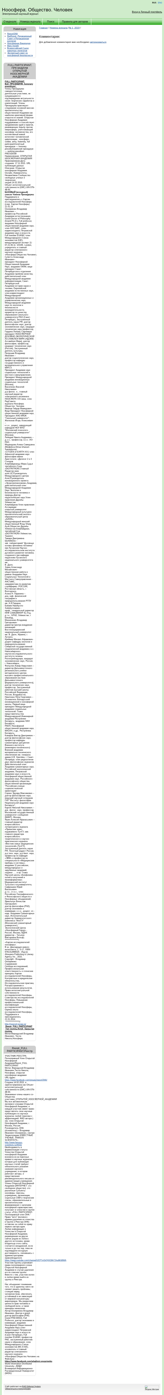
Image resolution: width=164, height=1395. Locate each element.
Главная (43, 27)
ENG (160, 3)
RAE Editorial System (31, 1386)
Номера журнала (30, 21)
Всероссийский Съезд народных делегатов (18, 49)
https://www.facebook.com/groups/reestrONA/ (26, 1080)
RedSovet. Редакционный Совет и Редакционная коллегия (19, 38)
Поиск (50, 21)
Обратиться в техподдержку (18, 1389)
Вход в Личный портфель (147, 12)
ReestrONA (12, 34)
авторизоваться (98, 42)
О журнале (10, 21)
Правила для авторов (75, 21)
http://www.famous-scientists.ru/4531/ (14, 1143)
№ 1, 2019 (74, 27)
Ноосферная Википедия (18, 43)
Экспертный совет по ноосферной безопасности (20, 54)
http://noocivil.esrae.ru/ (15, 1024)
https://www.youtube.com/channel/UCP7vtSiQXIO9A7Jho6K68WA (35, 1260)
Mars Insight (13, 46)
